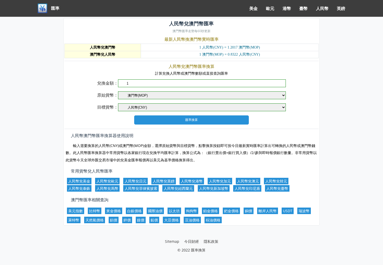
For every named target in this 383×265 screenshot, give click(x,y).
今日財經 (191, 241)
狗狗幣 (191, 210)
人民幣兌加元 (220, 181)
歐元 (270, 8)
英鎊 (341, 8)
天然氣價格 (94, 219)
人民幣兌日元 (135, 181)
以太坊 (174, 210)
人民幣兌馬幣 (107, 188)
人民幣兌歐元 (107, 181)
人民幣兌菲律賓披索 (141, 188)
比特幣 (94, 210)
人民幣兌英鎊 (164, 181)
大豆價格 (171, 219)
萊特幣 (73, 219)
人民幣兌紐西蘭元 (178, 188)
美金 (253, 8)
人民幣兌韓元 (276, 181)
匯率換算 (198, 250)
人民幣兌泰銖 (79, 188)
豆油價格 (192, 219)
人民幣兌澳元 (248, 181)
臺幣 (303, 8)
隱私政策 (211, 241)
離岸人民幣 (267, 210)
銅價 (248, 210)
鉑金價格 (210, 210)
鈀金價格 (231, 210)
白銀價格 (134, 210)
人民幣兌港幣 (192, 181)
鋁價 (113, 219)
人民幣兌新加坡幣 (213, 188)
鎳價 (140, 219)
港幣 (287, 8)
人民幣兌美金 (79, 181)
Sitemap (172, 241)
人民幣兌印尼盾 (247, 188)
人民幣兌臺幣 (277, 188)
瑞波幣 (304, 210)
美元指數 (75, 210)
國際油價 (155, 210)
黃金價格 (113, 210)
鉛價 (154, 219)
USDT (287, 210)
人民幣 (322, 8)
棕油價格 (213, 219)
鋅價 (127, 219)
